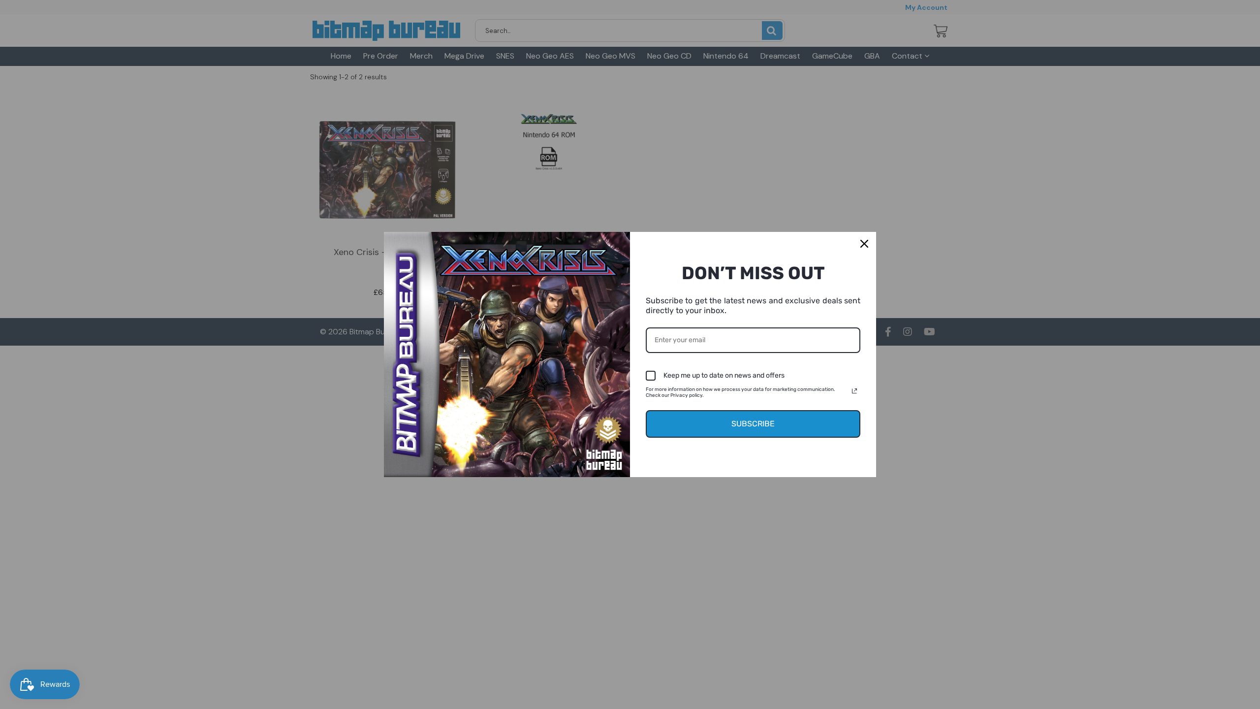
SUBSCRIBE (753, 423)
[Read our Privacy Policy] (854, 391)
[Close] (864, 244)
